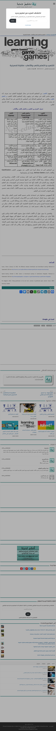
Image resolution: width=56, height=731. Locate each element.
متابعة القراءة (28, 25)
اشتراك (12, 21)
